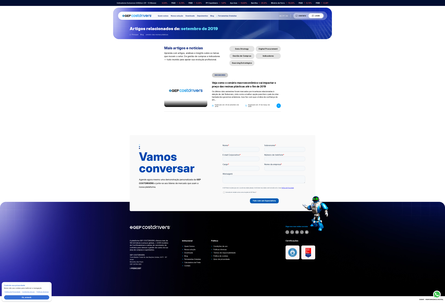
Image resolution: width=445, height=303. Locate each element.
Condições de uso (220, 246)
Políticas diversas (220, 249)
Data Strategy (242, 49)
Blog (212, 16)
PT (284, 16)
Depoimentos (202, 16)
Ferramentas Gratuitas (227, 16)
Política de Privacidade (12, 292)
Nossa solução (177, 16)
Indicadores (268, 56)
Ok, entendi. (27, 297)
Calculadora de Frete (192, 262)
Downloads (190, 16)
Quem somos (163, 16)
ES (287, 16)
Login (317, 16)
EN (280, 16)
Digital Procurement (268, 49)
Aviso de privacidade (221, 259)
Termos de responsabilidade (224, 253)
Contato (302, 16)
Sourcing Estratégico (242, 63)
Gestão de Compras (242, 56)
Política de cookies (220, 256)
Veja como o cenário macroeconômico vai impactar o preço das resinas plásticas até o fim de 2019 (244, 84)
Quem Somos (189, 246)
